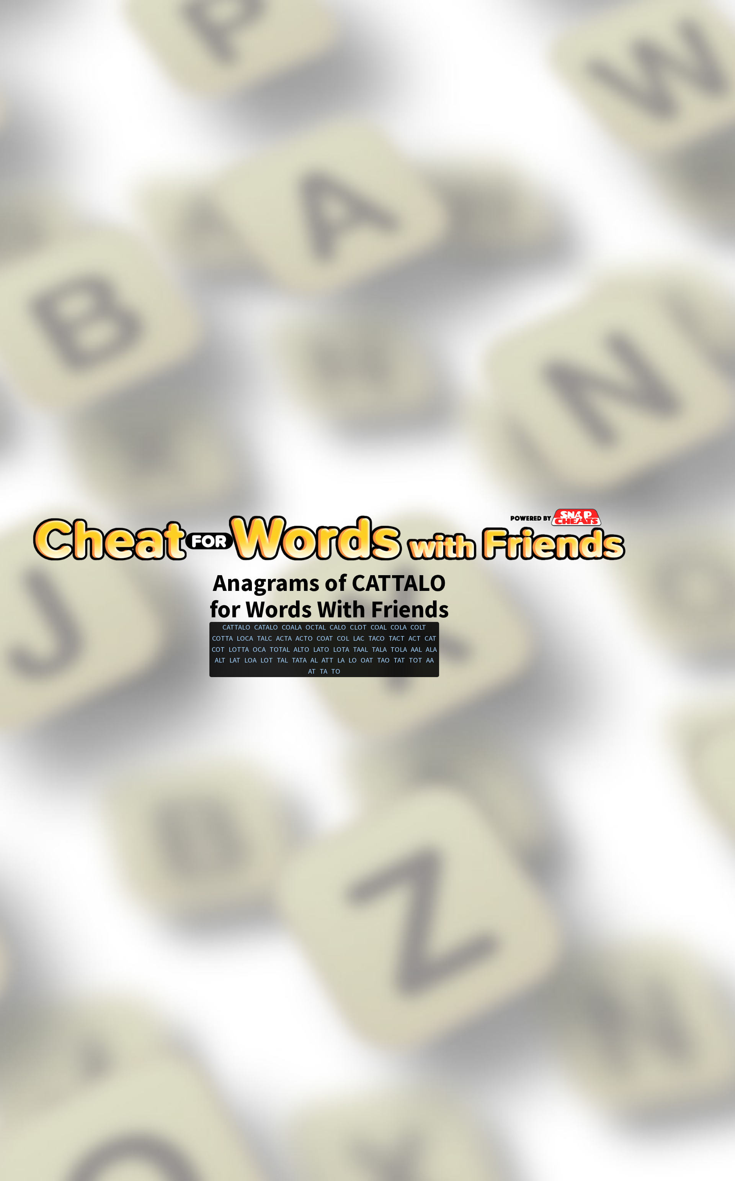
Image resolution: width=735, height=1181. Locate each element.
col (343, 638)
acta (284, 638)
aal (416, 649)
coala (292, 627)
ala (431, 649)
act (414, 638)
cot (218, 649)
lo (352, 660)
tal (282, 660)
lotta (239, 649)
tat (399, 660)
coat (325, 638)
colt (418, 627)
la (341, 660)
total (280, 649)
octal (315, 627)
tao (383, 660)
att (327, 660)
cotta (222, 638)
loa (250, 660)
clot (358, 627)
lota (341, 649)
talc (264, 638)
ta (323, 671)
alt (220, 660)
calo (338, 627)
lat (234, 660)
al (314, 660)
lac (358, 638)
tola (398, 649)
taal (360, 649)
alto (301, 649)
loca (245, 638)
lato (321, 649)
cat (430, 638)
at (312, 671)
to (335, 671)
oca (259, 649)
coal (379, 627)
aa (430, 660)
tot (415, 660)
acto (304, 638)
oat (367, 660)
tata (299, 660)
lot (266, 660)
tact (397, 638)
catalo (266, 627)
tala (379, 649)
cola (398, 627)
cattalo (236, 627)
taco (376, 638)
